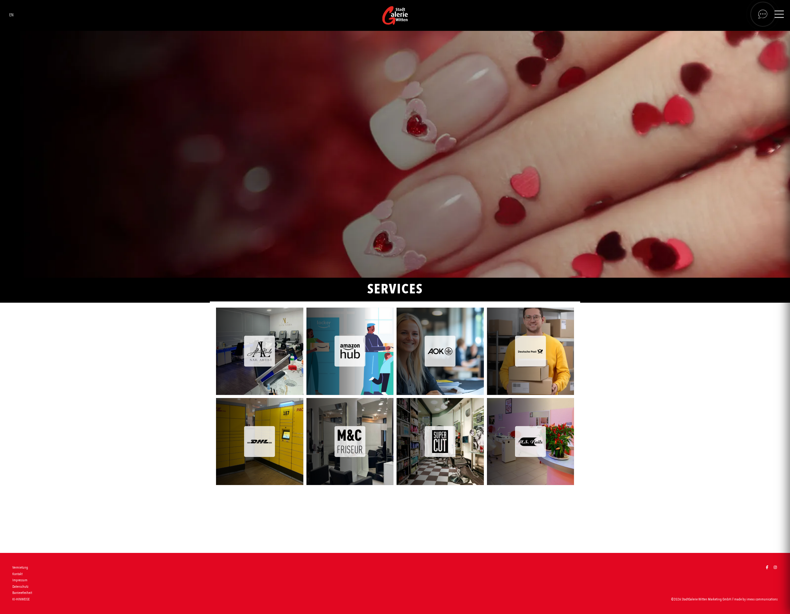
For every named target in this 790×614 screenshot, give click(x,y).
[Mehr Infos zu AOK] (440, 351)
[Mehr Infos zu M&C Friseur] (350, 441)
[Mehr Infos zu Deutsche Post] (530, 351)
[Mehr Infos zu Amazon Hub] (350, 351)
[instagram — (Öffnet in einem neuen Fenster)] (775, 567)
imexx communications (762, 599)
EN (11, 15)
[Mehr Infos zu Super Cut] (440, 441)
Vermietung (20, 567)
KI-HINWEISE (21, 599)
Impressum (19, 580)
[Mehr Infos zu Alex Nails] (259, 351)
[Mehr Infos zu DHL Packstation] (259, 441)
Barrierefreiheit (22, 592)
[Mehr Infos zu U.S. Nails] (530, 441)
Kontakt (17, 573)
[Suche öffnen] (762, 14)
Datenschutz (20, 586)
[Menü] (779, 15)
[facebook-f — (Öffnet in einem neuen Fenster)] (767, 567)
